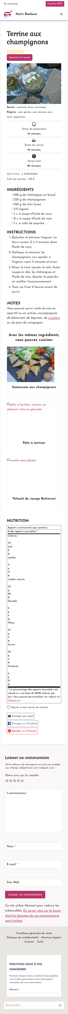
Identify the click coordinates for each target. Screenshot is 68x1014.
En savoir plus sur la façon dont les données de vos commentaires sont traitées (33, 915)
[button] (8, 51)
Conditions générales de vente (34, 933)
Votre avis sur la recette (22, 775)
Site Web (13, 882)
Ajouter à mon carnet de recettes (29, 707)
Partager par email (22, 716)
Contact (29, 941)
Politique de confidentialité (23, 937)
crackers (54, 318)
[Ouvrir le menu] (61, 14)
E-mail (12, 864)
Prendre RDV (54, 4)
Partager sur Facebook (24, 723)
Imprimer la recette (19, 57)
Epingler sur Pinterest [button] (24, 731)
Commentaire (17, 793)
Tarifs (40, 941)
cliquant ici (14, 700)
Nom (11, 846)
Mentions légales (51, 937)
